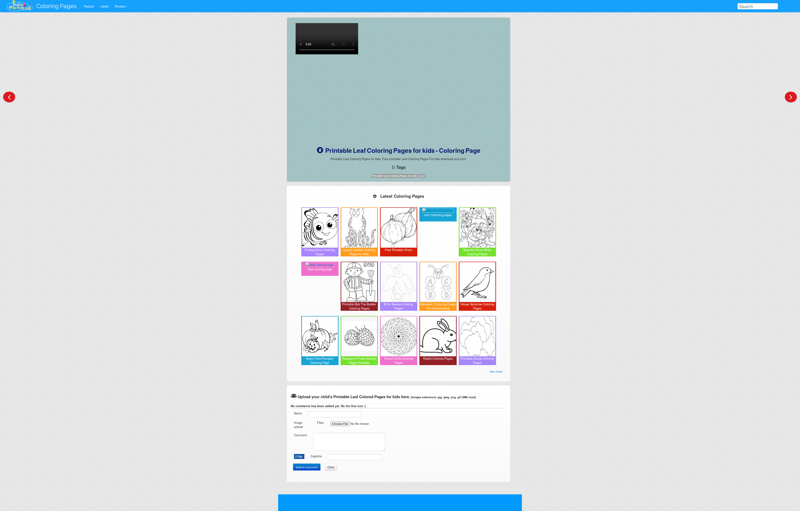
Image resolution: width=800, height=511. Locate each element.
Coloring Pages (56, 6)
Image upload (298, 424)
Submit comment (307, 467)
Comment (300, 435)
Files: (320, 422)
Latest (104, 6)
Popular (89, 6)
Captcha (316, 456)
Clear (331, 467)
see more (496, 371)
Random (120, 6)
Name (298, 413)
